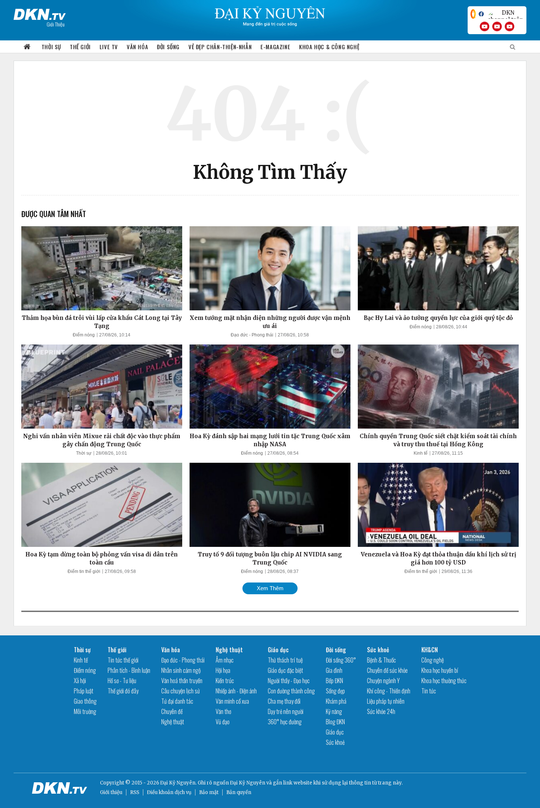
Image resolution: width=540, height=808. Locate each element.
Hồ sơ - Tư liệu (122, 680)
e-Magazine (275, 47)
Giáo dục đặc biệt (285, 670)
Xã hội (80, 680)
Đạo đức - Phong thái (252, 335)
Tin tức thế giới (123, 660)
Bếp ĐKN (334, 680)
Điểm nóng (84, 335)
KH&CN (429, 649)
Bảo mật (209, 792)
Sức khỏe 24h (381, 711)
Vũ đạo (223, 721)
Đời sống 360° (341, 660)
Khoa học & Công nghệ (329, 47)
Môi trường (85, 711)
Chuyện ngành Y (383, 680)
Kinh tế (421, 453)
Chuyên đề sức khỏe (387, 670)
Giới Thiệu (56, 24)
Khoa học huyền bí (439, 670)
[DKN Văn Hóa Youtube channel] (509, 26)
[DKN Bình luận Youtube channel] (497, 26)
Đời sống (168, 47)
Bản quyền (238, 792)
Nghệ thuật (172, 721)
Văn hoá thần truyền (181, 680)
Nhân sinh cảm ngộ (181, 670)
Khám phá (336, 701)
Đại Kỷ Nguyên (247, 783)
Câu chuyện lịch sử (180, 690)
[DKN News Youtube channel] (484, 26)
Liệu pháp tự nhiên (385, 701)
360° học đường (285, 721)
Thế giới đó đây (123, 690)
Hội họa (223, 670)
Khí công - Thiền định (388, 690)
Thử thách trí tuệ (285, 660)
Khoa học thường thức (444, 680)
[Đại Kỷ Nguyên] (40, 13)
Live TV (109, 47)
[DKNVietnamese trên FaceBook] (481, 14)
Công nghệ (432, 660)
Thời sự (51, 47)
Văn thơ (223, 711)
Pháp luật (83, 690)
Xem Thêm (270, 588)
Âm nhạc (225, 660)
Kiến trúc (225, 680)
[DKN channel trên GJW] (505, 14)
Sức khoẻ (335, 742)
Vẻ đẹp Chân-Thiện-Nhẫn (220, 47)
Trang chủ (27, 46)
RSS (134, 792)
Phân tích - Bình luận (129, 670)
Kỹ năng (334, 711)
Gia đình (334, 670)
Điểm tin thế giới (84, 571)
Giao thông (85, 701)
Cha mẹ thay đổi (284, 701)
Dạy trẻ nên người (285, 711)
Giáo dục (278, 649)
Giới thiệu (111, 792)
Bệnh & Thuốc (381, 660)
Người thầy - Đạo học (289, 680)
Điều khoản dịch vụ (169, 792)
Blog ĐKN (335, 721)
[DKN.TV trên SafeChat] (473, 14)
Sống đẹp (335, 690)
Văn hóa (137, 47)
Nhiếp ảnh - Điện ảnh (236, 690)
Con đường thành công (291, 690)
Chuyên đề (172, 711)
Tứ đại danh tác (177, 701)
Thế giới (80, 47)
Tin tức (428, 690)
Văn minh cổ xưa (232, 701)
